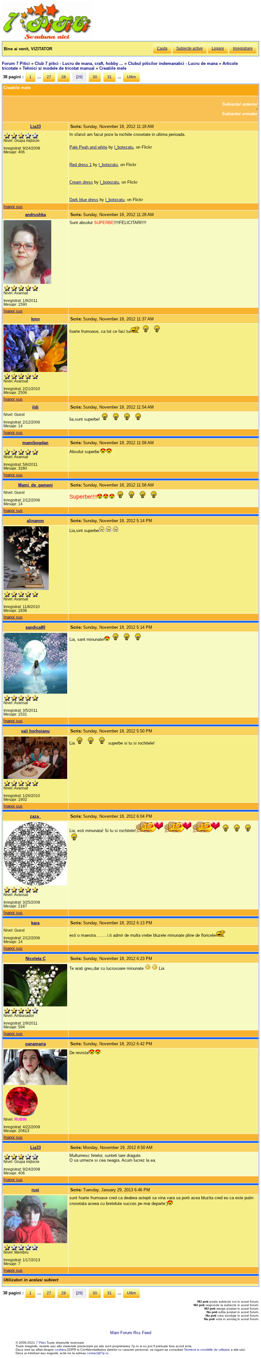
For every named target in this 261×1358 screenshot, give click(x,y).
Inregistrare (243, 48)
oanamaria (35, 1043)
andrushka (35, 214)
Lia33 (35, 126)
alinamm (35, 520)
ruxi (35, 1189)
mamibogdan (35, 442)
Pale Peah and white (88, 147)
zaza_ (35, 816)
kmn (35, 319)
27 (49, 77)
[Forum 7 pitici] (47, 38)
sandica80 (35, 627)
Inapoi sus (13, 206)
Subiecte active (189, 48)
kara (35, 922)
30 (95, 77)
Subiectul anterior (239, 104)
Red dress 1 (80, 164)
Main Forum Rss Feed (130, 1332)
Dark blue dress (83, 199)
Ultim (131, 77)
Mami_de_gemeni (35, 485)
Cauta (162, 48)
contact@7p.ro (98, 1353)
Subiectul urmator (239, 113)
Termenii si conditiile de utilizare (207, 1349)
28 (63, 77)
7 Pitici (41, 1342)
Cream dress (81, 182)
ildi (35, 407)
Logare (218, 48)
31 (109, 77)
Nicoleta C (35, 958)
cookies (60, 1349)
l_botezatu (123, 147)
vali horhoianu (35, 731)
